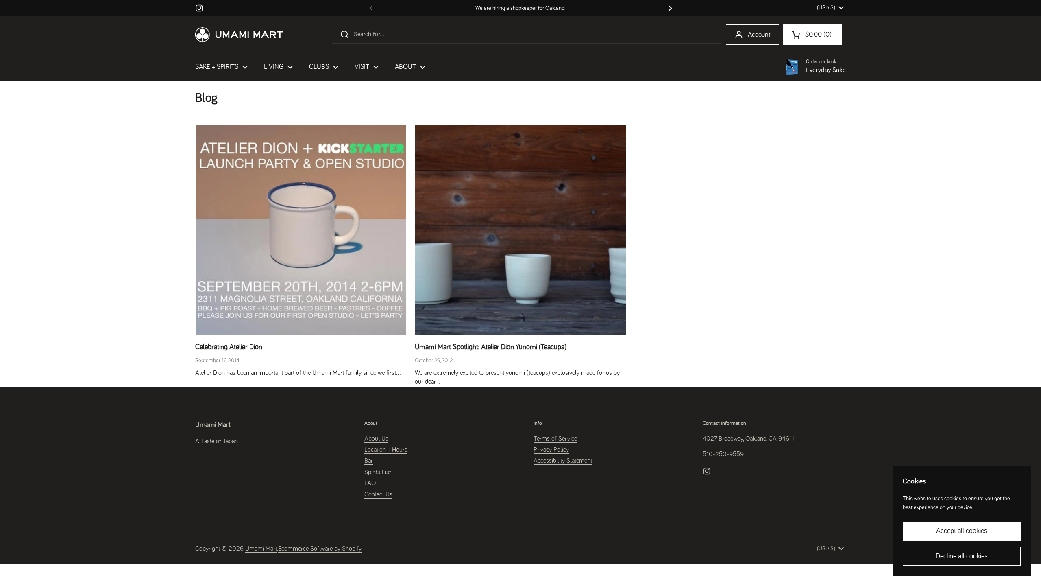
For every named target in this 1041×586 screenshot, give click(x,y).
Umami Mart (261, 548)
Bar (368, 460)
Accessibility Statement (563, 460)
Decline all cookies (962, 556)
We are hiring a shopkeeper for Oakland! (520, 8)
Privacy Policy (551, 449)
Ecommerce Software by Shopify (320, 548)
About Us (376, 438)
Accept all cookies (961, 531)
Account (759, 34)
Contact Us (378, 494)
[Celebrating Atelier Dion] (301, 230)
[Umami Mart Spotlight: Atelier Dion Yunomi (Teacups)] (520, 230)
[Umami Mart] (239, 34)
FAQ (370, 483)
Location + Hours (385, 449)
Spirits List (377, 472)
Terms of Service (555, 438)
